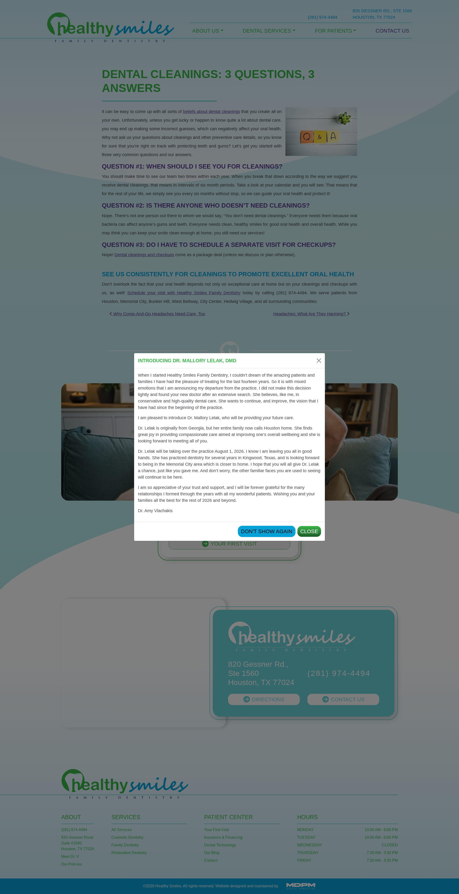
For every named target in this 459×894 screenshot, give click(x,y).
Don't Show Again (266, 531)
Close (309, 531)
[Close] (319, 360)
